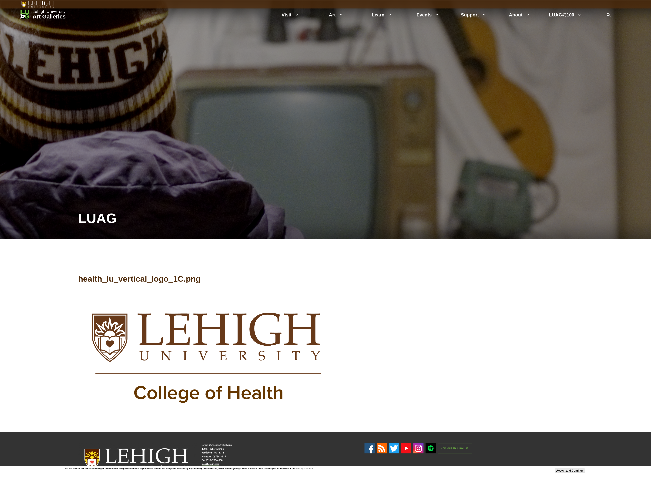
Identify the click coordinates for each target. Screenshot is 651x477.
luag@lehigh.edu (210, 464)
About (515, 14)
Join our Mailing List (454, 448)
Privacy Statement (304, 469)
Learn (378, 14)
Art (332, 14)
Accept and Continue (570, 470)
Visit (286, 14)
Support (470, 14)
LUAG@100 (561, 14)
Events (424, 14)
